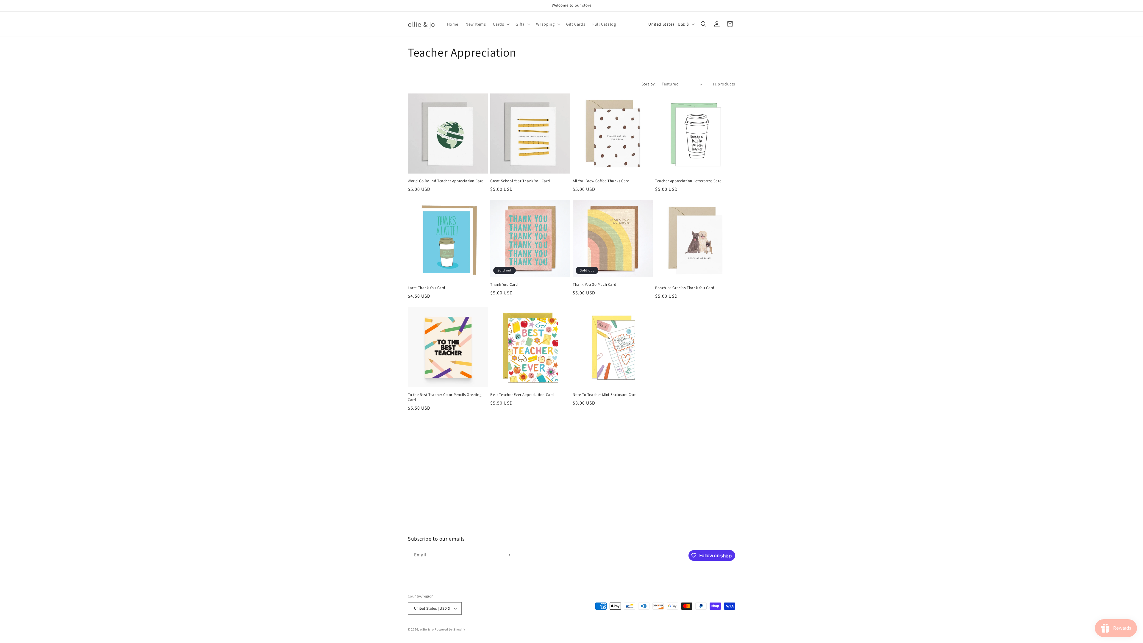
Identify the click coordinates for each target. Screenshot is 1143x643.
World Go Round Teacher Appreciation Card (446, 181)
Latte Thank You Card (426, 287)
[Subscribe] (508, 555)
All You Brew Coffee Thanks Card (601, 181)
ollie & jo (427, 629)
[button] (500, 24)
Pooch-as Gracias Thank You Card (684, 287)
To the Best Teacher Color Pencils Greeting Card (445, 397)
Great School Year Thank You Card (520, 181)
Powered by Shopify (450, 629)
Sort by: (648, 84)
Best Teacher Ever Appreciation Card (522, 394)
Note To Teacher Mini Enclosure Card (605, 394)
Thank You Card (504, 284)
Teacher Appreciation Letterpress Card (688, 181)
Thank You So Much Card (594, 284)
